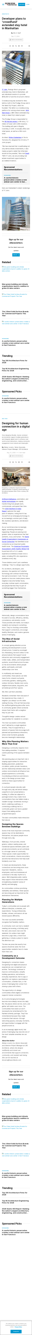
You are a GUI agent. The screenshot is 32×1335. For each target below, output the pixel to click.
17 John (4, 89)
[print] (29, 46)
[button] (3, 4)
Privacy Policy (18, 1327)
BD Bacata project (11, 121)
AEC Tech (4, 418)
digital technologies (9, 501)
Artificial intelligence (9, 499)
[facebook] (10, 46)
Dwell (27, 153)
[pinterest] (19, 46)
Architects (5, 14)
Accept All (16, 1331)
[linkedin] (13, 46)
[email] (22, 46)
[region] (16, 1328)
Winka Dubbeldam (15, 137)
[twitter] (16, 46)
